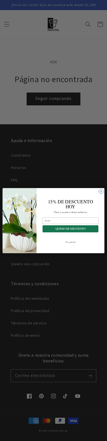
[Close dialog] (101, 191)
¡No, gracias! (70, 242)
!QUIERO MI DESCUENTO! (70, 228)
